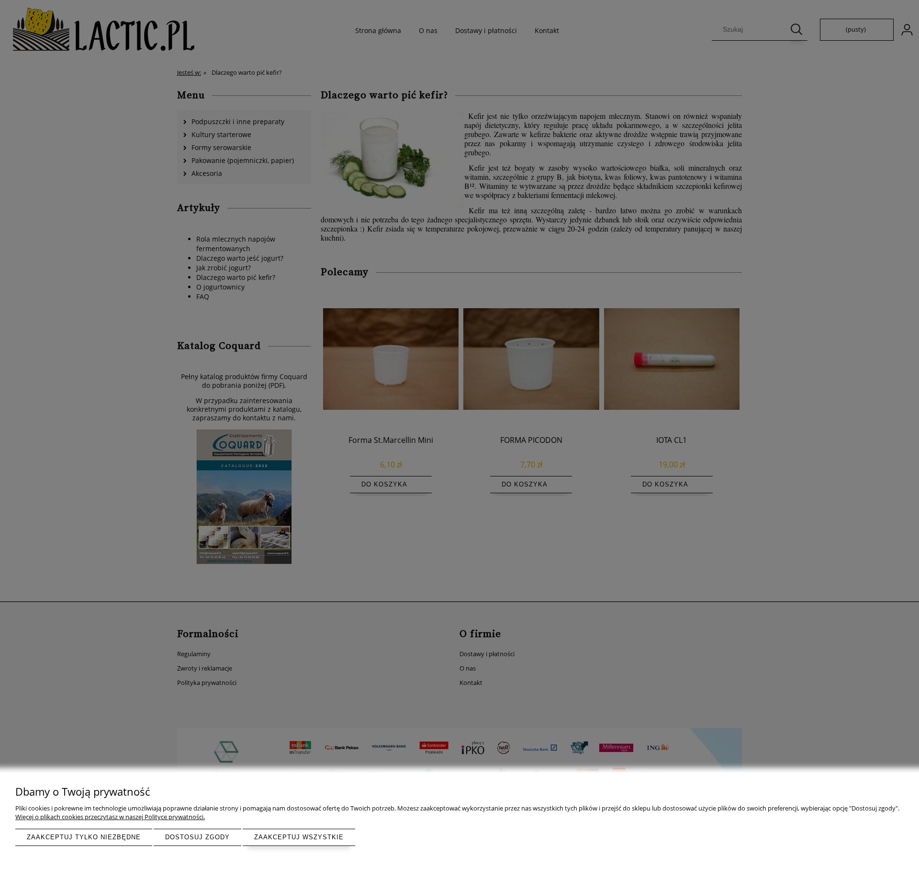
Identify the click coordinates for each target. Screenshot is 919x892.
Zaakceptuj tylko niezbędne (84, 837)
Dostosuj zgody (197, 837)
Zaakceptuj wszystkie (299, 837)
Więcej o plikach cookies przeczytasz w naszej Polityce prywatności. (110, 816)
